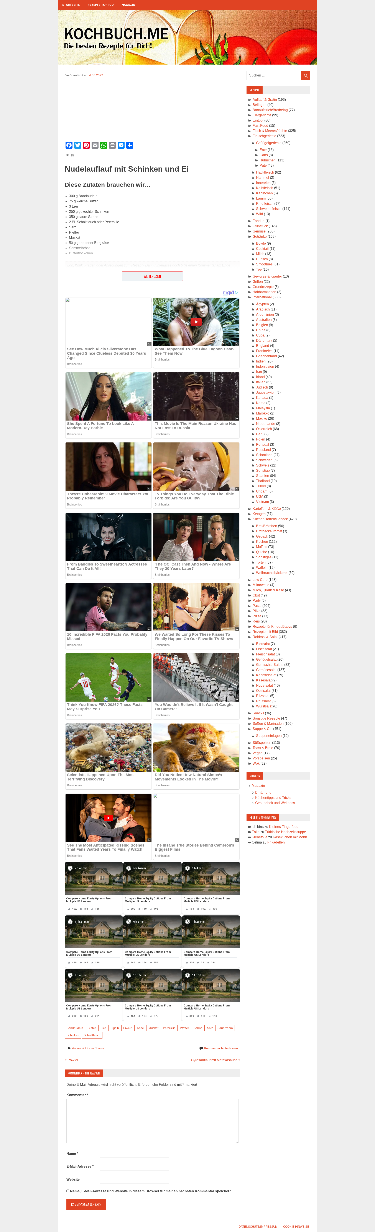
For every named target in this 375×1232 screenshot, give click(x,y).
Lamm (261, 198)
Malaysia (263, 408)
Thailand (263, 481)
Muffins (261, 547)
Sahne (198, 1028)
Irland (260, 377)
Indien (261, 361)
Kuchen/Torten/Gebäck (270, 519)
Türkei (261, 486)
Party (257, 600)
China (260, 330)
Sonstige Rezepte (266, 718)
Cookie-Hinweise (296, 1226)
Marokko (262, 413)
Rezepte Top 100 (101, 5)
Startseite (71, 5)
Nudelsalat (264, 685)
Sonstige (263, 470)
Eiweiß (127, 1028)
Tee (259, 269)
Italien (260, 382)
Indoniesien (265, 366)
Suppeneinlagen (269, 736)
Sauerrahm (225, 1028)
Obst (256, 595)
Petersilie (169, 1028)
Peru (259, 434)
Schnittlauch (92, 1035)
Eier (103, 1028)
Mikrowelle (261, 585)
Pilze (256, 611)
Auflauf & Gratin (83, 1048)
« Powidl (71, 1060)
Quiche (261, 552)
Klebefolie (259, 837)
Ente (263, 150)
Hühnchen (268, 160)
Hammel (262, 177)
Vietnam (262, 502)
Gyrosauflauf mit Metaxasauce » (215, 1060)
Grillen (258, 281)
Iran (259, 372)
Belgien (262, 325)
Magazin (128, 5)
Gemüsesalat (266, 670)
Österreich (264, 429)
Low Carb (260, 580)
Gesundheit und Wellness (275, 803)
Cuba (260, 335)
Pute (263, 165)
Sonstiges (263, 557)
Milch (260, 254)
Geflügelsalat (266, 659)
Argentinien (265, 314)
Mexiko (261, 418)
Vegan (258, 753)
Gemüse (259, 231)
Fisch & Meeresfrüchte (270, 131)
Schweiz (262, 465)
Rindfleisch (264, 203)
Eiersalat (263, 644)
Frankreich (264, 351)
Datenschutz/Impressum (258, 1226)
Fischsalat (264, 649)
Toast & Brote (263, 748)
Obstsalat (263, 690)
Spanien (262, 476)
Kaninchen (264, 193)
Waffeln (262, 567)
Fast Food (260, 125)
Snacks (258, 713)
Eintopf (258, 120)
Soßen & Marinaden (268, 723)
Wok (256, 763)
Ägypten (262, 304)
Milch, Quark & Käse (268, 590)
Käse (140, 1028)
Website (73, 1179)
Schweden (264, 460)
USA (259, 496)
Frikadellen (276, 842)
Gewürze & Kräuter (267, 276)
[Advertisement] (152, 108)
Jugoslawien (266, 392)
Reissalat (263, 701)
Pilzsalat (262, 696)
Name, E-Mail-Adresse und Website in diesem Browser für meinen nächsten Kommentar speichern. (151, 1191)
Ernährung (263, 792)
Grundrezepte (263, 287)
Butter (92, 1028)
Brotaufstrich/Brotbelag (270, 110)
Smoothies (264, 264)
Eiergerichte (262, 115)
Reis (256, 621)
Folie (256, 832)
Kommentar (77, 1095)
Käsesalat (263, 680)
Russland (263, 450)
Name (72, 1154)
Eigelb (114, 1028)
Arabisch (263, 309)
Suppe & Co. (262, 729)
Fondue (259, 221)
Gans (264, 155)
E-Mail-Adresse (80, 1166)
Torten (261, 562)
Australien (264, 320)
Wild (259, 214)
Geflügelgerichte (268, 143)
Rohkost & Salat (265, 637)
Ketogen (259, 514)
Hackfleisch (265, 172)
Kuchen (262, 541)
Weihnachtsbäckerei (272, 573)
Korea (260, 403)
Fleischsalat (265, 654)
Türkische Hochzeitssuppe (285, 832)
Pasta (100, 1048)
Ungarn (262, 491)
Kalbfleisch (264, 188)
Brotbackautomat (269, 531)
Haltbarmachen (264, 292)
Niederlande (265, 424)
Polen (260, 439)
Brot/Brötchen (266, 526)
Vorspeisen (261, 758)
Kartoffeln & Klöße (267, 508)
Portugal (262, 444)
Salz (210, 1028)
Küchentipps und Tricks (273, 798)
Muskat (153, 1028)
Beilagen (259, 105)
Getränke (260, 236)
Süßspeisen (262, 742)
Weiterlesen (152, 276)
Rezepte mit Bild (265, 632)
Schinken (73, 1035)
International (262, 297)
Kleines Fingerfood (283, 827)
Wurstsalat (264, 706)
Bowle (261, 243)
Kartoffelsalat (266, 675)
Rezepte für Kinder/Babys (272, 626)
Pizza (257, 616)
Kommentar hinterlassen (221, 1048)
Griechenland (266, 356)
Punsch (262, 259)
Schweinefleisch (268, 209)
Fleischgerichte (264, 136)
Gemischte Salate (269, 664)
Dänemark (264, 340)
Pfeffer (184, 1028)
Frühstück (260, 226)
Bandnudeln (75, 1028)
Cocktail (262, 248)
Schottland (264, 455)
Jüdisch (262, 387)
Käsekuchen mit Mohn (290, 837)
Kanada (262, 398)
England (262, 346)
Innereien (263, 183)
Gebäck (262, 536)
